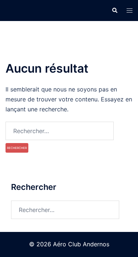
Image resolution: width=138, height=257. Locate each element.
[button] (114, 10)
